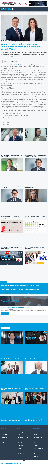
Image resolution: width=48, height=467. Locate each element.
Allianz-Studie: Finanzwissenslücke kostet (11, 359)
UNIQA (35, 434)
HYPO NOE (20, 445)
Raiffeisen (20, 434)
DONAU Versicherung (38, 448)
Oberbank (20, 443)
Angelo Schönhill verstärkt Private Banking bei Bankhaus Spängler (35, 156)
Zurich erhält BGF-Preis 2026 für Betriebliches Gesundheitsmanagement (10, 419)
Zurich (35, 451)
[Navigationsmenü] (45, 9)
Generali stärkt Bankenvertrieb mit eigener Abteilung (11, 389)
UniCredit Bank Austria (23, 437)
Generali (35, 440)
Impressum (4, 440)
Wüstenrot (36, 456)
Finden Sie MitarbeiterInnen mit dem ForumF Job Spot (15, 307)
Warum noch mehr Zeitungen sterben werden (36, 359)
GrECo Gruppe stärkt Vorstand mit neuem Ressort (35, 389)
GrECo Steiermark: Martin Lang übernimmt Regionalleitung (18, 293)
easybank (20, 451)
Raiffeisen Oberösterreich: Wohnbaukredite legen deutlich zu (11, 156)
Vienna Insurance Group (39, 432)
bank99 (19, 448)
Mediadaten (4, 443)
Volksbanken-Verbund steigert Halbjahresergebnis (32, 186)
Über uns (4, 432)
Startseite (3, 12)
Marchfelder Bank (21, 453)
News (7, 12)
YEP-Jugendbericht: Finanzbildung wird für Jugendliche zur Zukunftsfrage (35, 419)
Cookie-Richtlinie (5, 434)
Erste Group (20, 432)
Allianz (35, 443)
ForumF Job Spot (10, 301)
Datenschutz (4, 437)
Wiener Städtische (38, 437)
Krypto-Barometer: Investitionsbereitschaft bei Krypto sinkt (35, 248)
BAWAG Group (21, 440)
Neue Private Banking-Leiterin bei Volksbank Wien (36, 217)
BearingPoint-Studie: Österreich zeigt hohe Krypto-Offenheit (11, 248)
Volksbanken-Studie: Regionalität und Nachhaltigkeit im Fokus (10, 217)
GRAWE (35, 445)
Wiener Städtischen (15, 65)
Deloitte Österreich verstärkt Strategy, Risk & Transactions (11, 186)
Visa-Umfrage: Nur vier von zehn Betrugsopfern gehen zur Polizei (20, 285)
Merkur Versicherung (38, 453)
